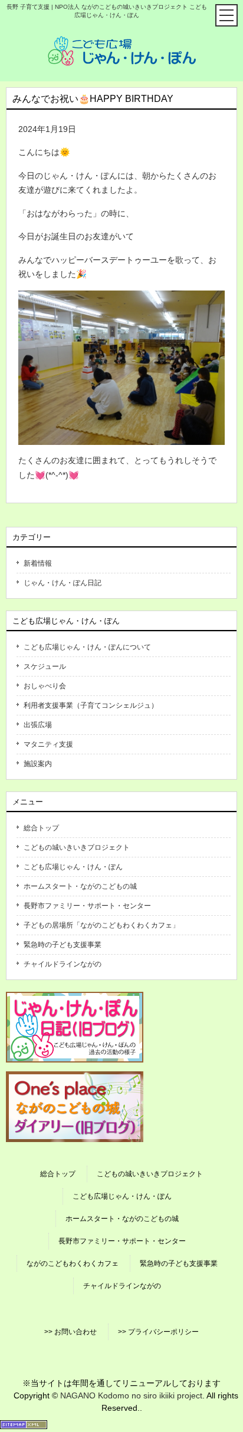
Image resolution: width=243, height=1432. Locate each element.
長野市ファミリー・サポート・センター (87, 906)
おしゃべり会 (45, 686)
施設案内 (38, 764)
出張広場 (38, 725)
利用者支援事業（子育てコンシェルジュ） (91, 705)
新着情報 (38, 563)
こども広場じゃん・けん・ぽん (73, 867)
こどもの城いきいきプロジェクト (77, 847)
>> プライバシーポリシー (158, 1332)
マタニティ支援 (48, 744)
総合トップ (41, 828)
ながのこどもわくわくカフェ (73, 1263)
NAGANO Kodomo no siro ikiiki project (131, 1395)
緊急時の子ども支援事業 (62, 945)
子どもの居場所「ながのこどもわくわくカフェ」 (101, 925)
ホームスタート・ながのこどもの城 (80, 886)
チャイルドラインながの (62, 964)
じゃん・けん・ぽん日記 (62, 583)
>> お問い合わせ (70, 1332)
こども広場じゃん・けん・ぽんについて (87, 647)
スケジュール (45, 666)
